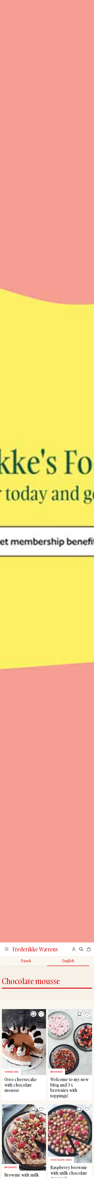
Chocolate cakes (61, 1160)
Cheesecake (11, 1071)
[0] (89, 949)
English (68, 960)
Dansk (26, 960)
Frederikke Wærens (35, 949)
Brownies (56, 1071)
